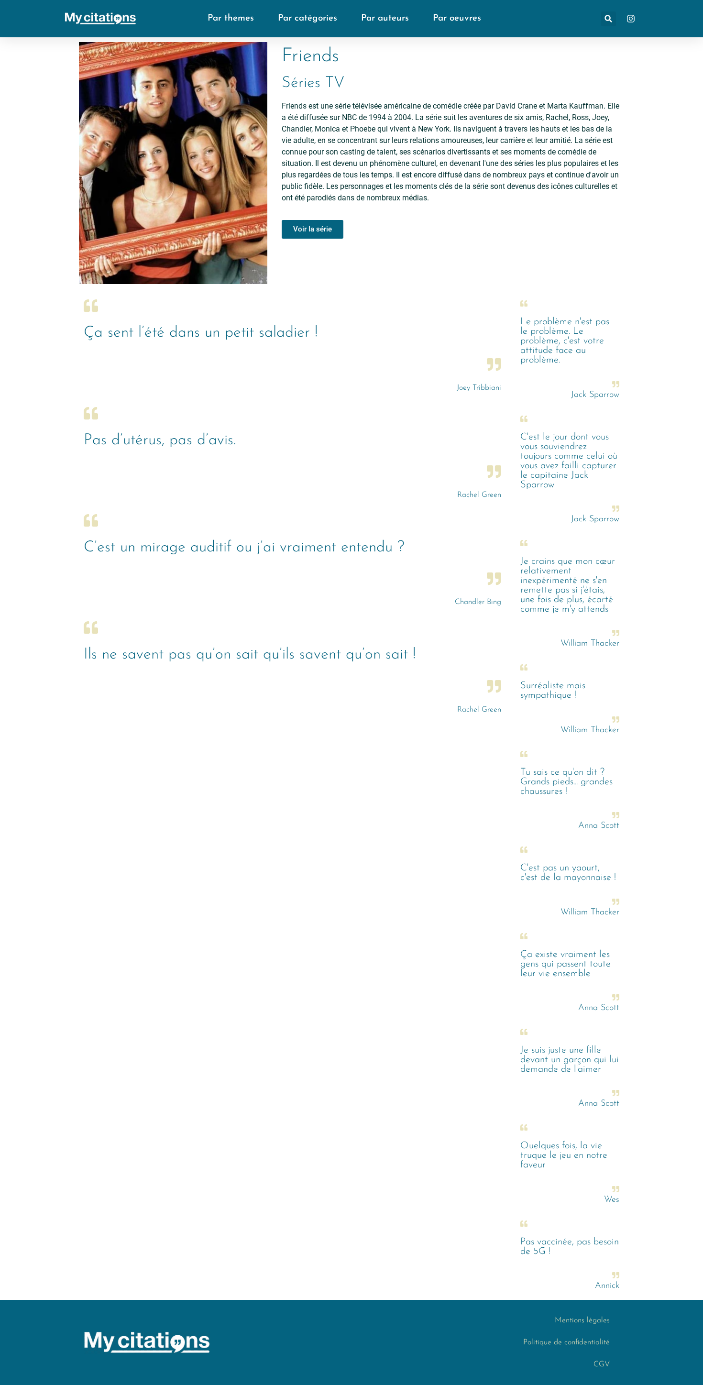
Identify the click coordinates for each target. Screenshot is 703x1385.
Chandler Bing (478, 602)
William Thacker (589, 643)
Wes (611, 1200)
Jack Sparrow (595, 395)
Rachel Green (479, 495)
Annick (607, 1286)
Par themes (231, 18)
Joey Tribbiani (479, 388)
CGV (601, 1364)
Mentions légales (582, 1320)
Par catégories (307, 18)
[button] (608, 18)
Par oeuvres (457, 18)
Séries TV (313, 83)
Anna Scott (598, 826)
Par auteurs (385, 18)
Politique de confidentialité (566, 1342)
